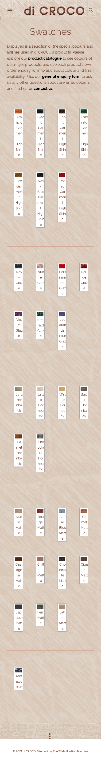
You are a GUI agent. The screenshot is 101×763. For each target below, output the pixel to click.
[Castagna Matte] (18, 559)
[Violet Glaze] (18, 314)
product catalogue (45, 58)
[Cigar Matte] (84, 559)
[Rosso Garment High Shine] (62, 175)
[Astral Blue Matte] (62, 511)
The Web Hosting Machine (70, 751)
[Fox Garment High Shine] (18, 175)
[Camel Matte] (84, 511)
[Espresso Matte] (18, 607)
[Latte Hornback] (40, 389)
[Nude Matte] (18, 511)
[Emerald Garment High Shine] (84, 111)
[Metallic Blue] (18, 670)
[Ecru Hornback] (18, 389)
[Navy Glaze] (18, 266)
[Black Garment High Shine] (40, 111)
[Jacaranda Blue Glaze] (62, 314)
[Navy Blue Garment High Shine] (40, 175)
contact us (43, 88)
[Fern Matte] (40, 607)
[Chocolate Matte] (62, 559)
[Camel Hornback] (18, 436)
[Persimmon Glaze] (62, 266)
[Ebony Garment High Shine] (62, 111)
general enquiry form (61, 76)
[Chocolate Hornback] (40, 436)
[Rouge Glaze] (84, 266)
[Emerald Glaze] (40, 314)
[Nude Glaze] (40, 266)
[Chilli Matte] (40, 559)
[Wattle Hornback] (62, 389)
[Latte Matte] (62, 607)
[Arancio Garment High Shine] (18, 111)
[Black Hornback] (84, 389)
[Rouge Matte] (40, 511)
